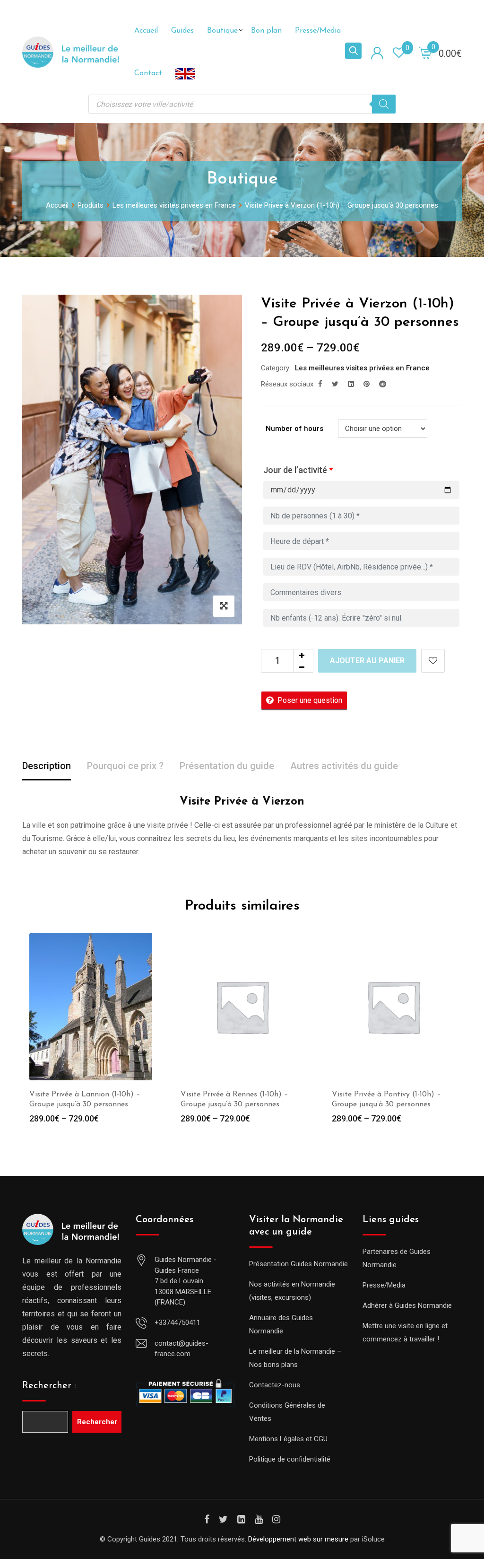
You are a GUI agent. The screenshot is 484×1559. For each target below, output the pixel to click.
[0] (425, 52)
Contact (148, 73)
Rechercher (97, 1422)
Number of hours (294, 428)
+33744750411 (177, 1322)
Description (46, 765)
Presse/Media (318, 31)
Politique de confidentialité (289, 1459)
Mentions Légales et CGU (288, 1439)
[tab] (46, 766)
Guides (182, 31)
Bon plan (266, 31)
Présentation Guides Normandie (298, 1264)
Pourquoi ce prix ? (125, 765)
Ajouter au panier (367, 660)
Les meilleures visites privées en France (362, 368)
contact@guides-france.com (181, 1348)
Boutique (222, 31)
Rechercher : (49, 1386)
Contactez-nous (274, 1385)
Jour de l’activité (298, 470)
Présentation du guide (227, 765)
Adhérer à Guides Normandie (407, 1305)
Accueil (146, 31)
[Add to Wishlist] (433, 661)
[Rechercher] (384, 104)
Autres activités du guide (344, 765)
